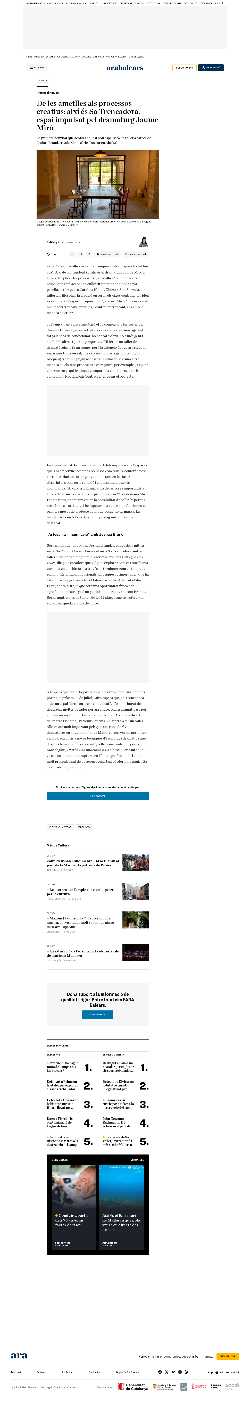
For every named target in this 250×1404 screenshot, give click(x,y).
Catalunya (39, 56)
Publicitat (67, 1372)
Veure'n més (137, 1160)
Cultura (42, 80)
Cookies (71, 1387)
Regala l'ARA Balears (127, 1372)
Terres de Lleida (136, 56)
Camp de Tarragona (116, 56)
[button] (223, 3)
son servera (84, 827)
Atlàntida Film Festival (60, 827)
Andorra (75, 56)
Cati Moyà (53, 242)
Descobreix (60, 1159)
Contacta (94, 1372)
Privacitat (33, 1387)
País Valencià (63, 56)
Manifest (16, 1372)
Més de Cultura (58, 845)
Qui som (41, 1372)
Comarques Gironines (93, 56)
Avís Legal (46, 1387)
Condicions (59, 1387)
